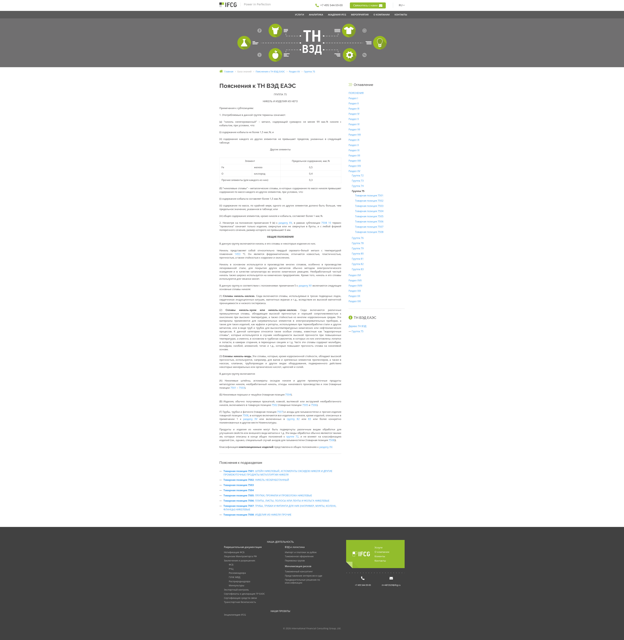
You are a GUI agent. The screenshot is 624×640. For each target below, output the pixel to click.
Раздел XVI (355, 275)
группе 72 (292, 436)
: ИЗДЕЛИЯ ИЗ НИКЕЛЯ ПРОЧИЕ (257, 514)
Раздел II (354, 103)
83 (309, 419)
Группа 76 (358, 237)
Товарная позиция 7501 (369, 195)
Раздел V (354, 119)
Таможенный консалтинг (299, 571)
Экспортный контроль (236, 589)
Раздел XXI (355, 301)
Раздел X (354, 145)
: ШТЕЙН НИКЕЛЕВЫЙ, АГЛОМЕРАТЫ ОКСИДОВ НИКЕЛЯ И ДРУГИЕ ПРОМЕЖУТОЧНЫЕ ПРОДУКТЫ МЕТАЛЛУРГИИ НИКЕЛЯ (277, 472)
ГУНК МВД (234, 577)
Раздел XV (354, 171)
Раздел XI (354, 150)
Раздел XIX (355, 290)
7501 (233, 387)
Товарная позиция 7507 (369, 226)
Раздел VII (354, 129)
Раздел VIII (355, 134)
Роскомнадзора (237, 573)
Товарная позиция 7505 (369, 216)
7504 (288, 394)
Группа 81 (358, 258)
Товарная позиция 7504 (369, 211)
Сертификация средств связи (240, 598)
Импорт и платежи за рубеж (301, 552)
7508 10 (326, 222)
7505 (305, 405)
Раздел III (354, 108)
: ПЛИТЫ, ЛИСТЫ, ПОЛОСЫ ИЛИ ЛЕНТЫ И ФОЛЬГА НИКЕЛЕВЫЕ (276, 500)
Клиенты (380, 556)
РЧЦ (231, 569)
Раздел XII (354, 155)
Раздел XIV (355, 165)
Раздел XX (354, 296)
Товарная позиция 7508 (369, 231)
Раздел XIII (355, 160)
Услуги (379, 547)
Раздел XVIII (355, 285)
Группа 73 (358, 180)
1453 (237, 254)
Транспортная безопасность (240, 602)
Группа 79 (358, 248)
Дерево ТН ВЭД (357, 326)
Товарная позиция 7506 (369, 221)
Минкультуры (236, 585)
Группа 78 (358, 243)
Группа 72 (358, 175)
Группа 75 (358, 331)
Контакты (380, 560)
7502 (275, 405)
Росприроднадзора (239, 581)
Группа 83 (358, 269)
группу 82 (293, 419)
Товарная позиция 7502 (369, 200)
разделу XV (285, 222)
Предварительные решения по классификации (302, 581)
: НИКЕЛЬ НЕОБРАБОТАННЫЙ (256, 479)
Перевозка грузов (295, 560)
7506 (314, 405)
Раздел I (353, 98)
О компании (382, 551)
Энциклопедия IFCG (235, 614)
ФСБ (231, 564)
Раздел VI (354, 124)
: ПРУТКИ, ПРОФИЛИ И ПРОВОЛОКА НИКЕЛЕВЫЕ (267, 495)
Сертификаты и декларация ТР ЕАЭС (244, 593)
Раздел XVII (355, 280)
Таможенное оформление (299, 556)
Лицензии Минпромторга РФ (240, 556)
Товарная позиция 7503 (369, 205)
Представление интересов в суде (303, 575)
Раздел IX (354, 139)
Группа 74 (358, 185)
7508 (245, 415)
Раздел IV (354, 113)
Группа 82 (358, 264)
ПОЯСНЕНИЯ (356, 93)
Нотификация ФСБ (234, 552)
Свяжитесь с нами (365, 5)
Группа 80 (358, 253)
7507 (280, 411)
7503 (242, 387)
